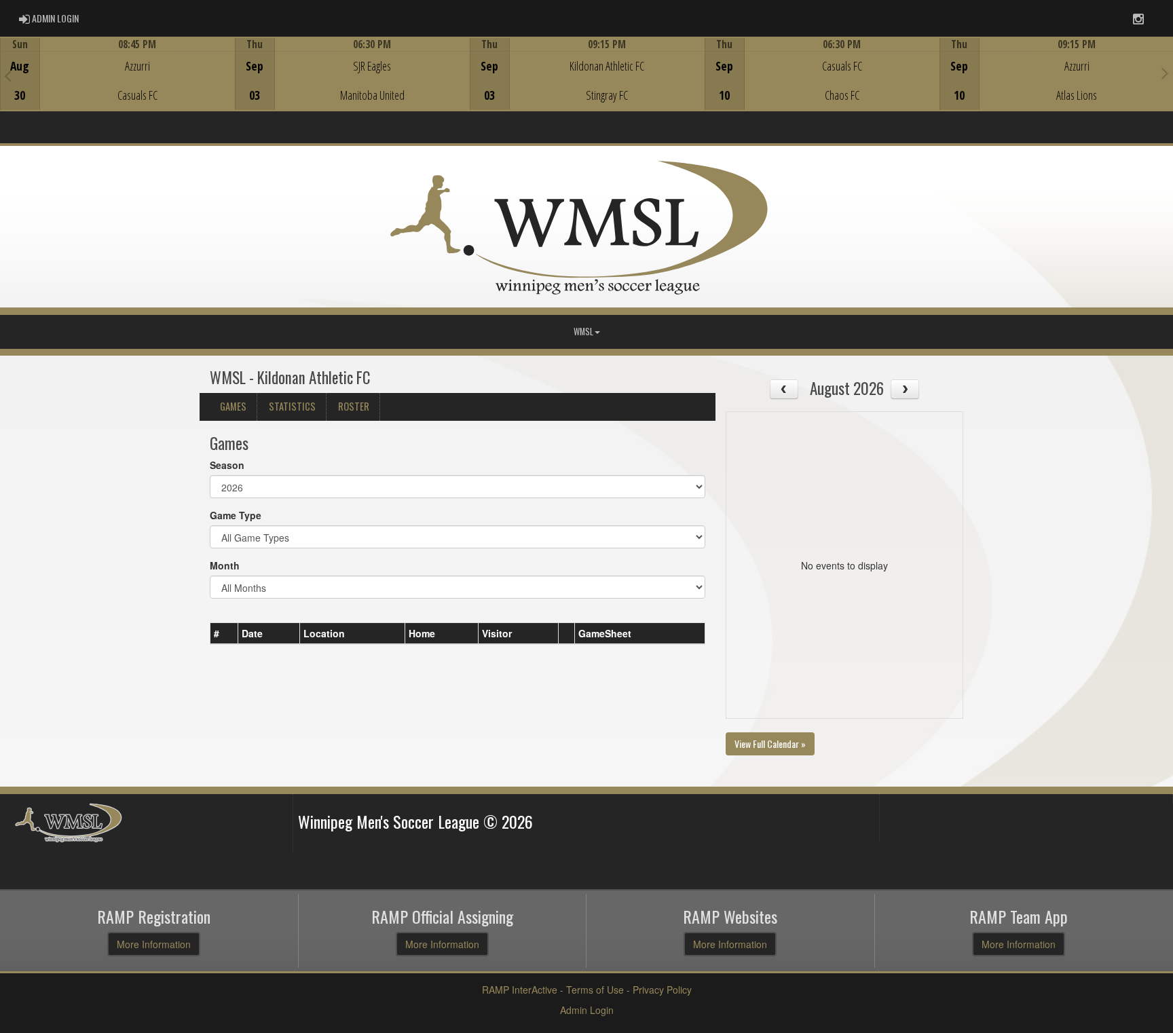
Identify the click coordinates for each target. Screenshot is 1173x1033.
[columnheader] (224, 634)
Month (225, 565)
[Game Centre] (118, 84)
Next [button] (1165, 72)
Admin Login (587, 1010)
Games (233, 406)
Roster (353, 406)
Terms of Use (595, 989)
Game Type (235, 515)
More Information (154, 944)
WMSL (583, 331)
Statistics (292, 406)
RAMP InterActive (519, 989)
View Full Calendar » (770, 743)
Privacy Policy (662, 989)
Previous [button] (8, 75)
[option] (117, 74)
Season (227, 465)
